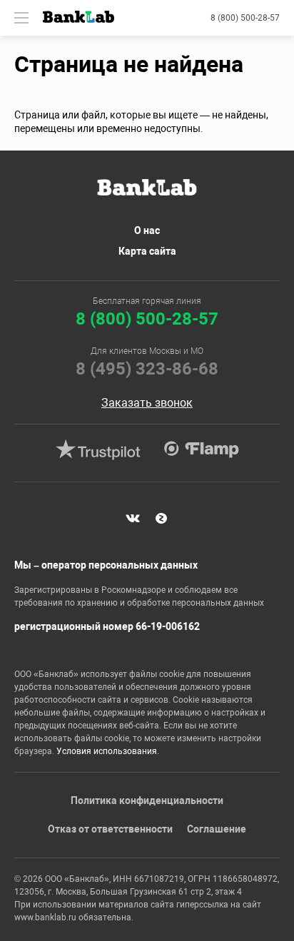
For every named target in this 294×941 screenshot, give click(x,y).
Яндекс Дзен (161, 518)
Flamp (201, 449)
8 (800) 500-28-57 (245, 18)
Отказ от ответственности (110, 829)
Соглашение (216, 829)
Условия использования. (107, 751)
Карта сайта (147, 251)
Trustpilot (97, 449)
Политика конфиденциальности (147, 800)
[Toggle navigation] (21, 18)
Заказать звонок (147, 403)
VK (133, 518)
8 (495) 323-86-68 (147, 369)
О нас (147, 230)
